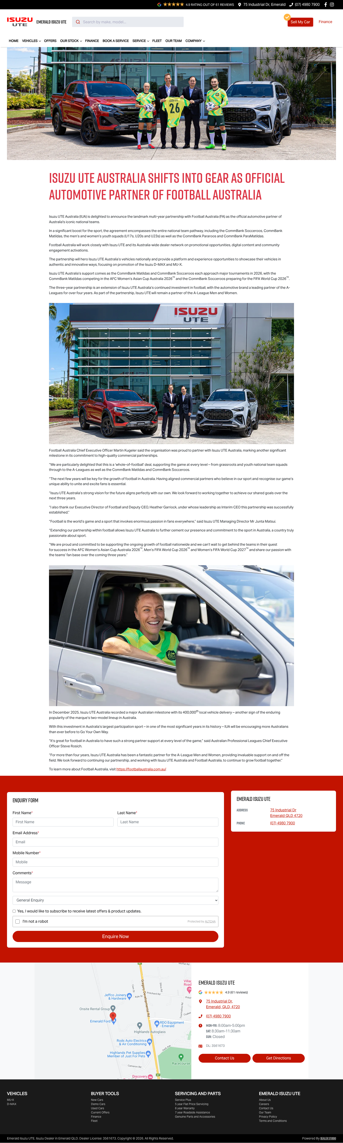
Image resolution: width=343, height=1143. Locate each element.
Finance (325, 21)
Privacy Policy (268, 1116)
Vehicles (30, 41)
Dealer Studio (328, 1138)
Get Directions (278, 1058)
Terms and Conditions (273, 1121)
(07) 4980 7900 (307, 4)
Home (13, 41)
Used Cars (97, 1108)
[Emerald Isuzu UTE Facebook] (326, 4)
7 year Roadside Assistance (192, 1112)
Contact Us (224, 1058)
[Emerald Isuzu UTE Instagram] (333, 4)
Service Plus (183, 1100)
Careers (264, 1104)
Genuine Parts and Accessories (195, 1116)
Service (139, 41)
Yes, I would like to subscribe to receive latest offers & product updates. (79, 911)
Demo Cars (98, 1104)
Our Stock (69, 41)
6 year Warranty (185, 1108)
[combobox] (128, 22)
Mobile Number (27, 852)
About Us (265, 1100)
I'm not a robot (35, 921)
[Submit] (77, 22)
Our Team (173, 41)
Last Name (127, 812)
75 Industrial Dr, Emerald (264, 4)
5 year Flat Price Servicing (191, 1104)
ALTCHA (210, 921)
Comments (23, 873)
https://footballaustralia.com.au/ (141, 769)
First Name (23, 812)
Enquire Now (115, 936)
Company (194, 41)
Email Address (26, 832)
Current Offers (100, 1112)
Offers (50, 41)
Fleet (157, 41)
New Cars (97, 1100)
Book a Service (116, 41)
